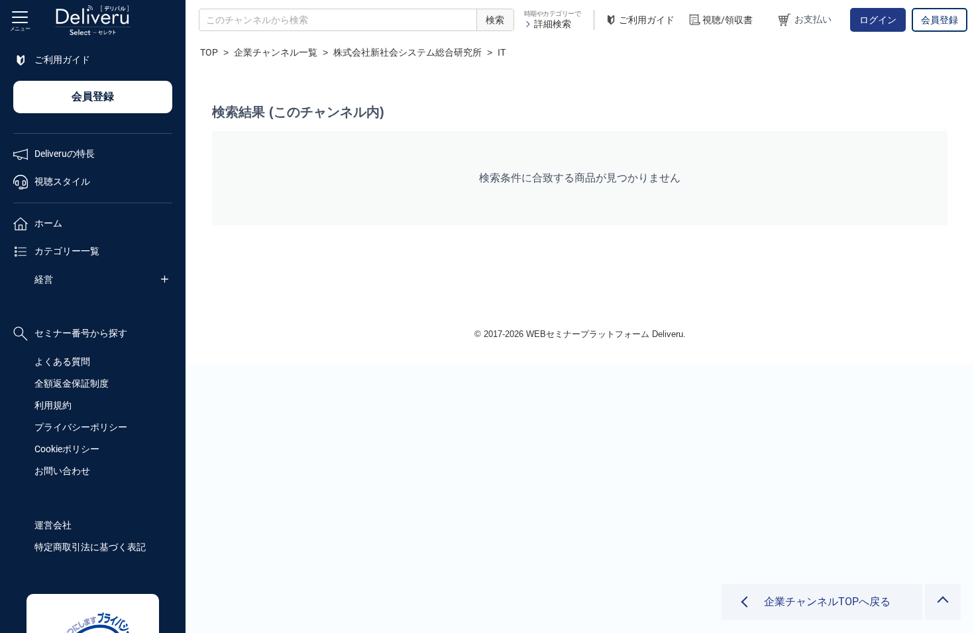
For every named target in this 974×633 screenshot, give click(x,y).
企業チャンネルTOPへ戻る (827, 601)
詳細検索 (552, 24)
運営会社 (53, 525)
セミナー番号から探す (80, 333)
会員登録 (939, 20)
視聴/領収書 (727, 20)
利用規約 (53, 405)
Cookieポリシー (66, 449)
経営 (43, 279)
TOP (209, 52)
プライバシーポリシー (80, 427)
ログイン (877, 20)
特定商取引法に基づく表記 (90, 547)
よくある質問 (62, 361)
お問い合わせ (62, 470)
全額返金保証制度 (71, 383)
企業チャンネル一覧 (275, 52)
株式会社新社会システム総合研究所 (407, 52)
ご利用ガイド (647, 20)
